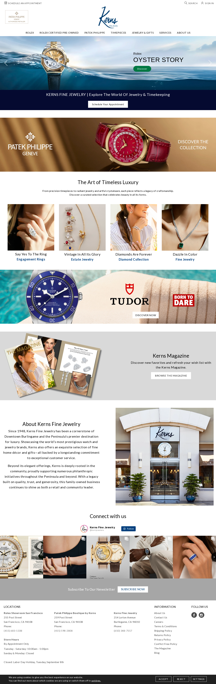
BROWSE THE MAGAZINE (171, 375)
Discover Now (145, 315)
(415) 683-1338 (13, 630)
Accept (163, 679)
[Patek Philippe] (16, 17)
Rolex (30, 32)
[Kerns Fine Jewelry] (108, 17)
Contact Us (160, 617)
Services (165, 32)
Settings (198, 679)
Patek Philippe (94, 32)
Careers (158, 621)
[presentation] (6, 63)
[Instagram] (201, 615)
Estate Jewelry (82, 259)
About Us (183, 32)
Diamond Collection (134, 259)
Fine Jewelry (185, 259)
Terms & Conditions (165, 626)
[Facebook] (194, 615)
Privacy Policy (162, 639)
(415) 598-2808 (63, 630)
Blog (157, 652)
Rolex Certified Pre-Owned (59, 32)
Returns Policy (162, 635)
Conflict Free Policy (165, 643)
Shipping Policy (163, 630)
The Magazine (162, 648)
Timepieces (118, 32)
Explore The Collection (61, 70)
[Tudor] (108, 296)
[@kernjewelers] (84, 529)
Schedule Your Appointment (108, 104)
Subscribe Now (133, 589)
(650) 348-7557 (123, 630)
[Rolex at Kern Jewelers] (211, 10)
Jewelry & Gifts (143, 32)
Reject (181, 679)
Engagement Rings (31, 259)
